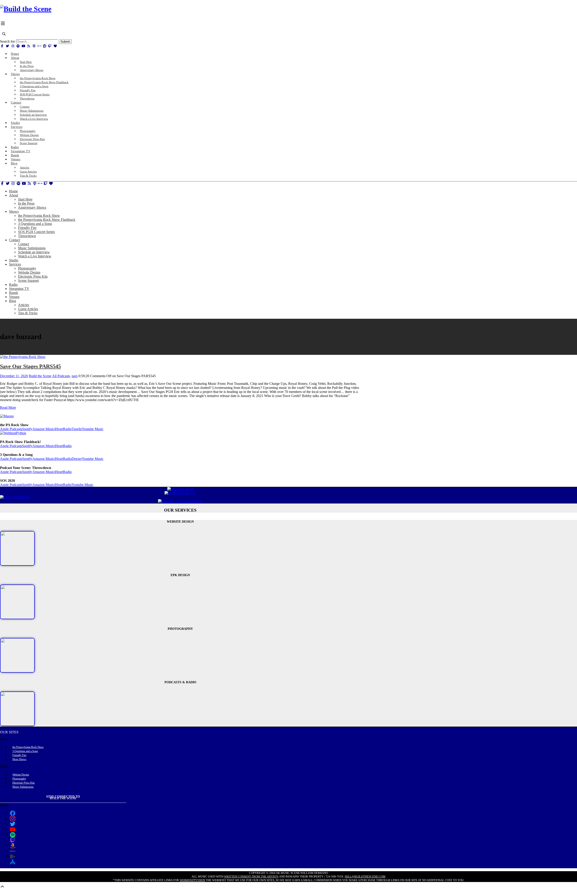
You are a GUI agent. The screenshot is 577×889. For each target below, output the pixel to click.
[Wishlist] (55, 46)
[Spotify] (18, 46)
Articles (23, 305)
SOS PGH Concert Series (36, 232)
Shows (15, 74)
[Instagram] (13, 46)
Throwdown (27, 98)
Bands (13, 293)
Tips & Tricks (28, 175)
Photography (27, 268)
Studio (13, 260)
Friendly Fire (27, 228)
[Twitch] (50, 46)
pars (75, 376)
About (15, 58)
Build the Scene (40, 376)
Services (16, 127)
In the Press (26, 203)
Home (13, 191)
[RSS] (29, 46)
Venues (14, 297)
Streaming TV (19, 289)
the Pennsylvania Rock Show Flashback (46, 220)
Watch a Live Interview (34, 118)
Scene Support (28, 143)
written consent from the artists (251, 876)
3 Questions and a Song (35, 224)
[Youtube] (23, 46)
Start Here (25, 199)
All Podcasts (61, 376)
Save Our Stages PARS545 (30, 366)
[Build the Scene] (25, 9)
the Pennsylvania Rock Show (39, 215)
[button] (180, 739)
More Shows (19, 759)
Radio (13, 284)
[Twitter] (7, 46)
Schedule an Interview (34, 252)
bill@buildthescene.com (365, 876)
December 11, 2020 (14, 376)
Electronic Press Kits (33, 276)
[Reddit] (44, 46)
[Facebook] (2, 46)
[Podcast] (34, 46)
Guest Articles (28, 309)
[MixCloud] (39, 46)
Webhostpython (192, 880)
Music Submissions (32, 248)
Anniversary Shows (31, 70)
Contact (16, 102)
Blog (14, 163)
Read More (8, 407)
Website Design (29, 272)
